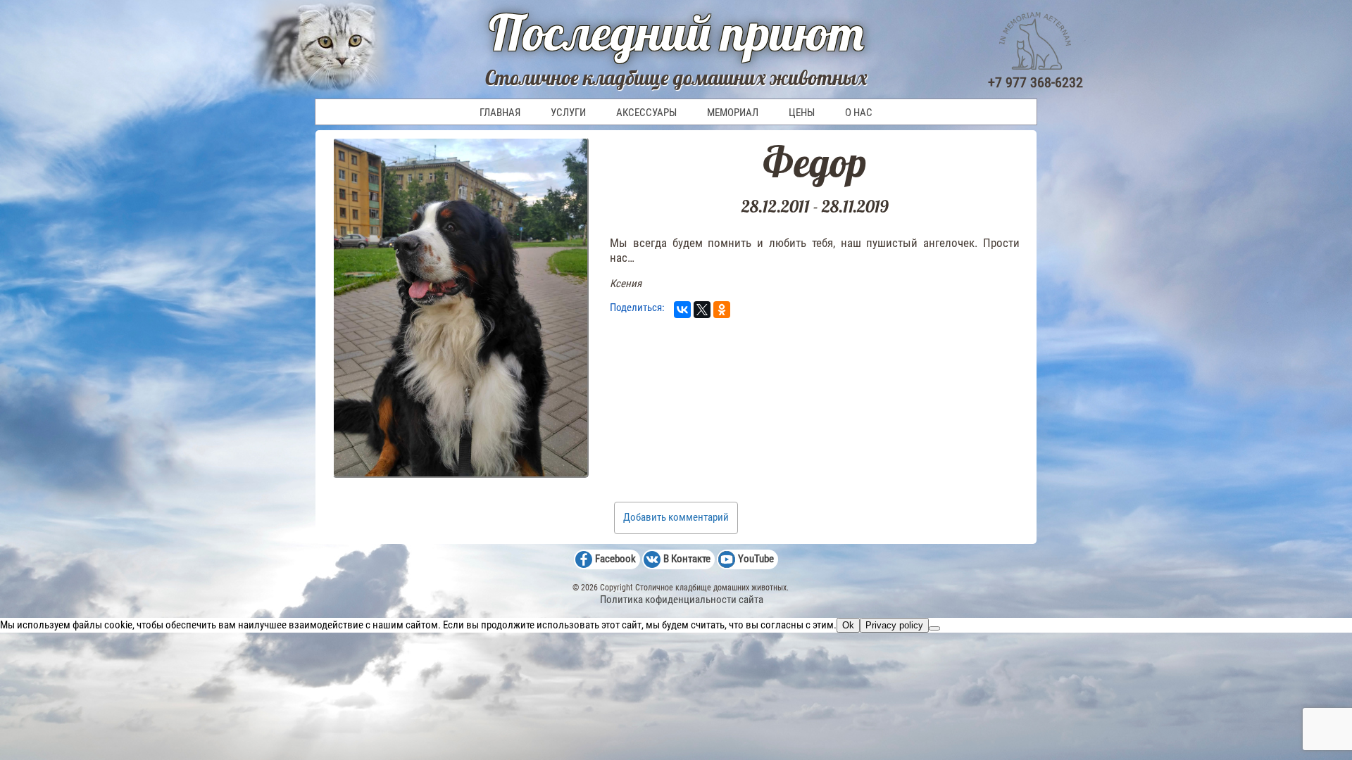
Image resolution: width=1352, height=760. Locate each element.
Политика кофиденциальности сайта (681, 599)
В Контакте (687, 558)
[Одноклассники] (721, 309)
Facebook (615, 558)
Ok (848, 625)
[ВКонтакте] (682, 309)
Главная (500, 112)
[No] (934, 628)
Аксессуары (646, 112)
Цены (802, 112)
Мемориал (732, 112)
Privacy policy (894, 625)
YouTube (756, 558)
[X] (702, 309)
